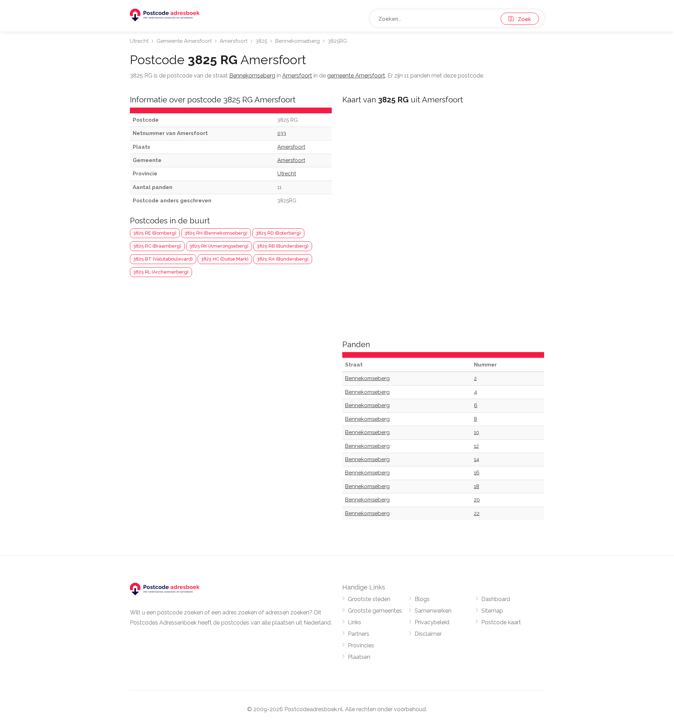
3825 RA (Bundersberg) (283, 259)
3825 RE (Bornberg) (154, 233)
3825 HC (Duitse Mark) (225, 259)
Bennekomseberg (297, 41)
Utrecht (139, 41)
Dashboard (495, 599)
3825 (261, 41)
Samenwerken (433, 610)
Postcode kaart (501, 622)
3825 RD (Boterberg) (278, 233)
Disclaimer (428, 634)
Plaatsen (359, 657)
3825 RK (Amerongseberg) (219, 246)
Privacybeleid (432, 622)
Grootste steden (369, 599)
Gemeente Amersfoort (184, 41)
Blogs (422, 599)
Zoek (522, 19)
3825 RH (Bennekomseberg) (216, 233)
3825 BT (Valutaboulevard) (163, 259)
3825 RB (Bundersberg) (283, 246)
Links (354, 622)
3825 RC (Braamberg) (157, 246)
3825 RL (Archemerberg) (161, 272)
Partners (358, 634)
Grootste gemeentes (375, 610)
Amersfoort (233, 41)
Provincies (361, 645)
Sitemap (492, 610)
